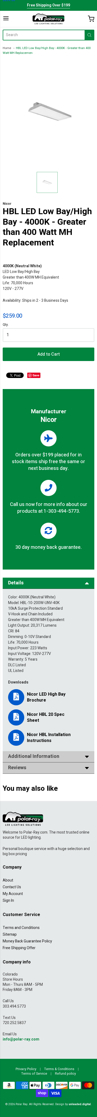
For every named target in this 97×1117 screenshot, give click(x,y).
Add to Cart (48, 354)
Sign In (8, 900)
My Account (13, 894)
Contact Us (12, 887)
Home (7, 48)
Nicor (7, 203)
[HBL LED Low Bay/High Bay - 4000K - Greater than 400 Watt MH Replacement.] (47, 182)
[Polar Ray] (48, 18)
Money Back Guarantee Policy (27, 941)
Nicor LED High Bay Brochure (46, 697)
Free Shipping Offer (19, 948)
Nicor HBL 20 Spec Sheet (45, 717)
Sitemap (10, 934)
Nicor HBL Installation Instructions (49, 737)
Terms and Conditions (21, 928)
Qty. (6, 325)
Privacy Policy (26, 1069)
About (8, 880)
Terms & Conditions (59, 1069)
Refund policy (65, 1073)
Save (36, 375)
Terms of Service (34, 1073)
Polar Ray (21, 1104)
